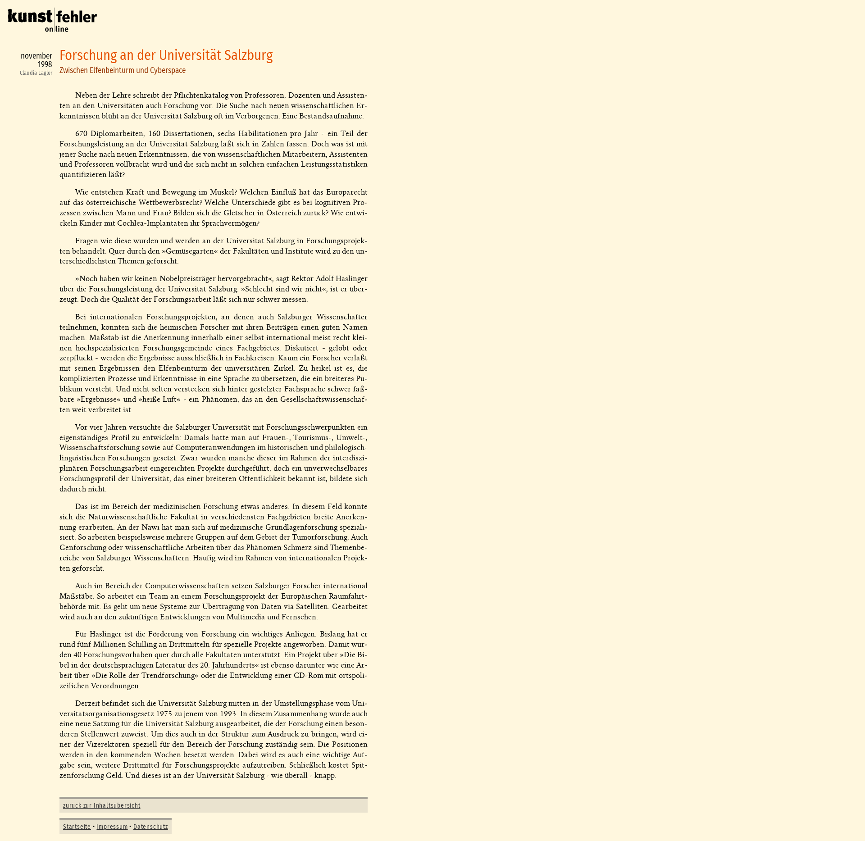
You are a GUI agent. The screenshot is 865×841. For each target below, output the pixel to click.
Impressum (111, 827)
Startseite (77, 827)
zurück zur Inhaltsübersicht (102, 806)
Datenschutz (150, 827)
